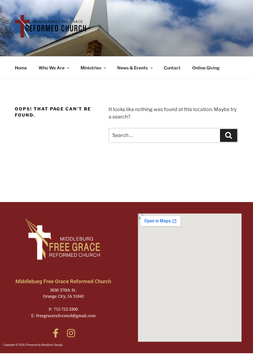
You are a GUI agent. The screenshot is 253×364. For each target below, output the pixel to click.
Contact (172, 67)
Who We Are (51, 67)
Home (21, 67)
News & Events (132, 67)
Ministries (91, 67)
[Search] (228, 135)
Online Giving (206, 67)
